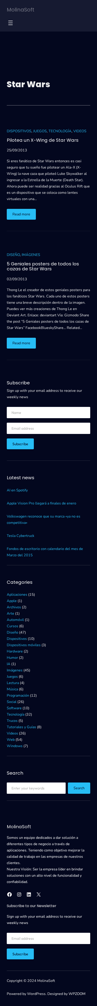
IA (8, 664)
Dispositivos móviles (24, 645)
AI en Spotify (17, 490)
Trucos (12, 720)
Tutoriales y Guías (21, 727)
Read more (24, 216)
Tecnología (60, 131)
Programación (18, 695)
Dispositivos (19, 131)
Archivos (14, 607)
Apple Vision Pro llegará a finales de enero (41, 503)
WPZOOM (77, 993)
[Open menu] (10, 23)
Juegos (40, 131)
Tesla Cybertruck (20, 535)
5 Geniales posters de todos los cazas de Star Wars (43, 266)
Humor (12, 657)
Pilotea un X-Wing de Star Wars (43, 140)
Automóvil (15, 619)
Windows (15, 746)
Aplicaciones (17, 594)
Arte (10, 613)
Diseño (13, 254)
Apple (12, 600)
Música (12, 689)
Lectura (13, 682)
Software (14, 708)
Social (11, 701)
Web (11, 739)
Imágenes (31, 254)
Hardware (15, 651)
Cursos (12, 626)
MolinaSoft (20, 9)
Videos (79, 131)
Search (79, 788)
